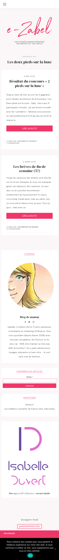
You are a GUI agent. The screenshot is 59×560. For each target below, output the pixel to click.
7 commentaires (12, 143)
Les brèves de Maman (28, 227)
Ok (30, 555)
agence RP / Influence (24, 493)
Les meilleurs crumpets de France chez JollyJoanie (29, 408)
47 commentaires (13, 229)
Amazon (29, 404)
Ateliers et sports (27, 141)
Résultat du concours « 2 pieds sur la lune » (29, 83)
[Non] (55, 548)
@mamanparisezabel (29, 526)
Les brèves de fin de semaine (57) (29, 169)
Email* (29, 377)
